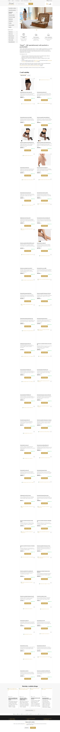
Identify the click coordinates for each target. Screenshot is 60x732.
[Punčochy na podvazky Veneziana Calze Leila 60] (44, 336)
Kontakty (9, 0)
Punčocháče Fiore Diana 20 (41, 645)
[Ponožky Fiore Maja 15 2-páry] (44, 588)
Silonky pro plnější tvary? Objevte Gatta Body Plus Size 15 (13, 699)
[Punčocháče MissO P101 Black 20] (27, 387)
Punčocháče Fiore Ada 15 (24, 670)
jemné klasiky (37, 60)
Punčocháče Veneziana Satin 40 (42, 318)
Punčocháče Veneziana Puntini (42, 470)
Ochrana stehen (11, 25)
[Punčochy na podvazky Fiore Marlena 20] (44, 663)
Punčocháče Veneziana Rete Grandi (42, 495)
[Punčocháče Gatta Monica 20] (44, 84)
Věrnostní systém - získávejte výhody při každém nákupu (23, 699)
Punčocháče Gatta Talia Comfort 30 (26, 92)
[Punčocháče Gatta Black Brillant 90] (44, 437)
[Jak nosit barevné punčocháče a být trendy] (47, 691)
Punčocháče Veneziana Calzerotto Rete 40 (44, 394)
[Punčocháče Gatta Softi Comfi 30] (44, 185)
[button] (20, 18)
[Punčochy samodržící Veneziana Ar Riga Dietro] (27, 513)
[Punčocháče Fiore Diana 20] (44, 638)
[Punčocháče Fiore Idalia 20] (44, 235)
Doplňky (10, 27)
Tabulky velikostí (12, 718)
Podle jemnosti (11, 35)
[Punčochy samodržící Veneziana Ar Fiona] (44, 538)
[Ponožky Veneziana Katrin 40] (27, 412)
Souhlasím (33, 727)
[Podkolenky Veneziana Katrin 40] (27, 336)
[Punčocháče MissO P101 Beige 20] (27, 362)
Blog (30, 0)
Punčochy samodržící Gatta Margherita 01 (27, 142)
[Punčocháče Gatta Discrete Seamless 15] (44, 210)
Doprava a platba (12, 719)
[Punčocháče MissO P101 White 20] (44, 362)
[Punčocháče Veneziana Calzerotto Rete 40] (44, 387)
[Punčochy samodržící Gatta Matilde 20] (44, 109)
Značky (13, 0)
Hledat (30, 3)
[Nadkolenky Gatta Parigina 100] (27, 210)
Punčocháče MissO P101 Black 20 (25, 394)
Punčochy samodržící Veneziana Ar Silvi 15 (44, 293)
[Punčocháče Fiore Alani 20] (27, 462)
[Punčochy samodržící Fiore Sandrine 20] (27, 563)
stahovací (23, 61)
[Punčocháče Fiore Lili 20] (44, 613)
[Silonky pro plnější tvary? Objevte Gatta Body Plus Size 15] (13, 691)
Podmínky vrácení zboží (47, 718)
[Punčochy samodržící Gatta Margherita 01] (27, 135)
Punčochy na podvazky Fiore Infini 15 (26, 268)
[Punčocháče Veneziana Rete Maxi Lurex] (27, 311)
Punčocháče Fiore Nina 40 (24, 620)
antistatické (50, 60)
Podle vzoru (11, 33)
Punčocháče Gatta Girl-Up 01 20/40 (26, 117)
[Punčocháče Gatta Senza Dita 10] (27, 185)
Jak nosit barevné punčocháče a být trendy (46, 698)
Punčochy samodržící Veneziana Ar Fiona (43, 545)
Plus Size (35, 61)
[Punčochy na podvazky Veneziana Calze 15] (27, 588)
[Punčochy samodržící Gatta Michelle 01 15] (44, 135)
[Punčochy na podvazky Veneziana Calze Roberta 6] (44, 563)
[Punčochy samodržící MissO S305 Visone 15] (27, 235)
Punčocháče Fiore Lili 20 (41, 620)
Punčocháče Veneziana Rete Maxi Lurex (26, 318)
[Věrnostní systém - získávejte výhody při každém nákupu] (24, 691)
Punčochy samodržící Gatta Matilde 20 (43, 117)
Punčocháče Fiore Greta (24, 645)
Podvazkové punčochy (11, 13)
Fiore (20, 65)
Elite (35, 65)
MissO (33, 65)
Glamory (38, 65)
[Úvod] (11, 4)
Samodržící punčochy (12, 10)
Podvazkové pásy (12, 15)
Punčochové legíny (12, 17)
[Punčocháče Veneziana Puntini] (44, 462)
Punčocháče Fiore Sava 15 (24, 445)
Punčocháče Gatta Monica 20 (41, 92)
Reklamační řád (46, 719)
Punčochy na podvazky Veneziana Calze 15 (27, 596)
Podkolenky (11, 21)
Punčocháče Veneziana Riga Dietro (25, 293)
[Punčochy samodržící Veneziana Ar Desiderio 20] (27, 538)
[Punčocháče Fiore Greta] (27, 638)
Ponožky (10, 23)
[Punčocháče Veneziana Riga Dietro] (27, 285)
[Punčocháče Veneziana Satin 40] (44, 311)
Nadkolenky (11, 19)
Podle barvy (11, 31)
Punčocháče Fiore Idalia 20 (41, 243)
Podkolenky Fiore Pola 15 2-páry (25, 495)
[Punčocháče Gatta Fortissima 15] (44, 160)
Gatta (23, 65)
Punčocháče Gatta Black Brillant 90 (42, 445)
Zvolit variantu (27, 100)
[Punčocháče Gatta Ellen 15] (27, 160)
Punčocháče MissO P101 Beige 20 (25, 369)
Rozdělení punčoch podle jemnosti (35, 698)
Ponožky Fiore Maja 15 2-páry (41, 596)
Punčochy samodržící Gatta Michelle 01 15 (44, 142)
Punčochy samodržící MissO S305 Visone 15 (27, 243)
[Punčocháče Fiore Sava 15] (27, 437)
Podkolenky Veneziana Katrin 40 (25, 343)
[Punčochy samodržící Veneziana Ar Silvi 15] (44, 285)
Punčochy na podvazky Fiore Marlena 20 (43, 670)
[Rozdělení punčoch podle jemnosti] (35, 691)
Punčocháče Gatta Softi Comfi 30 (42, 192)
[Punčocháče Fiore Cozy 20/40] (44, 260)
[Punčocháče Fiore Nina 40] (27, 613)
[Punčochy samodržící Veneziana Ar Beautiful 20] (44, 513)
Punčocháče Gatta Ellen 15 (24, 167)
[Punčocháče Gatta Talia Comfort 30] (27, 84)
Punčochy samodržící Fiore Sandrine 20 (26, 571)
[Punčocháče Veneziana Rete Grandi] (44, 488)
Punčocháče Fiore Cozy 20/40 (41, 268)
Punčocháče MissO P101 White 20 (42, 369)
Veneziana (26, 65)
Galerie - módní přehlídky (24, 0)
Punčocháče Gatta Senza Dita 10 (25, 192)
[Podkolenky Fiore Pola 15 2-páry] (27, 488)
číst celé (14, 706)
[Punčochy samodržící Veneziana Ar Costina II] (44, 412)
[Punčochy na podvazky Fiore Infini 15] (27, 260)
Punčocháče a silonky (12, 8)
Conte (30, 65)
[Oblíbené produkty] (47, 1)
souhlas (26, 723)
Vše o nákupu (17, 0)
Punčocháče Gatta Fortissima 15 (42, 167)
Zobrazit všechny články (29, 710)
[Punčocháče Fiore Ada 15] (27, 663)
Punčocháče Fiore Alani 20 (24, 470)
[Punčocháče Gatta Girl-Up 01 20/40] (27, 109)
